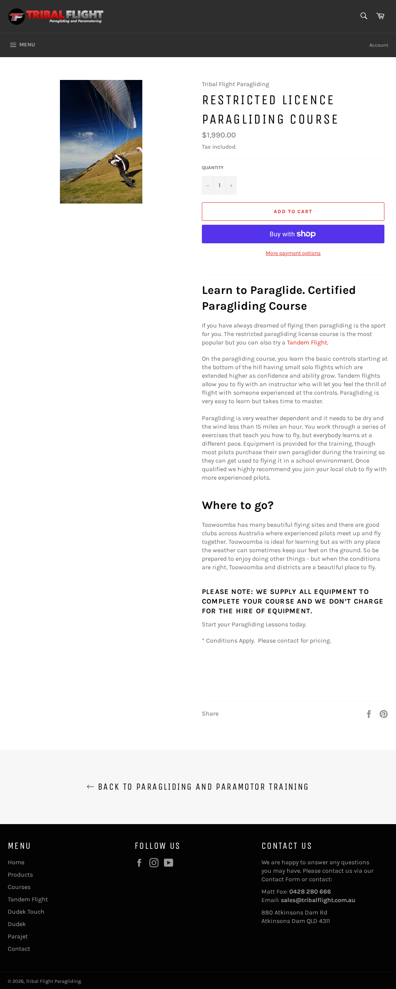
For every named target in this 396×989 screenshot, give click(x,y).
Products (20, 874)
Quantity (213, 167)
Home (16, 862)
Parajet (18, 936)
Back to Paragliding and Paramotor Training (201, 786)
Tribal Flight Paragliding (53, 981)
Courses (19, 887)
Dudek (17, 924)
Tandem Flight (28, 899)
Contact (19, 948)
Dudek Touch (26, 911)
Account (378, 45)
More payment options (293, 253)
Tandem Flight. (308, 342)
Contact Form (280, 879)
